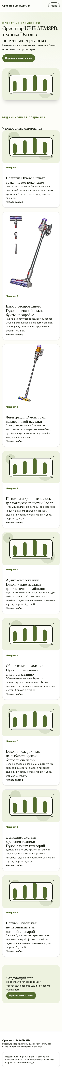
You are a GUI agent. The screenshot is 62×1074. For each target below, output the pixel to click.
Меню (54, 5)
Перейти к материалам (18, 58)
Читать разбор (14, 201)
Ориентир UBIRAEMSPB (16, 5)
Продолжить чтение (21, 995)
